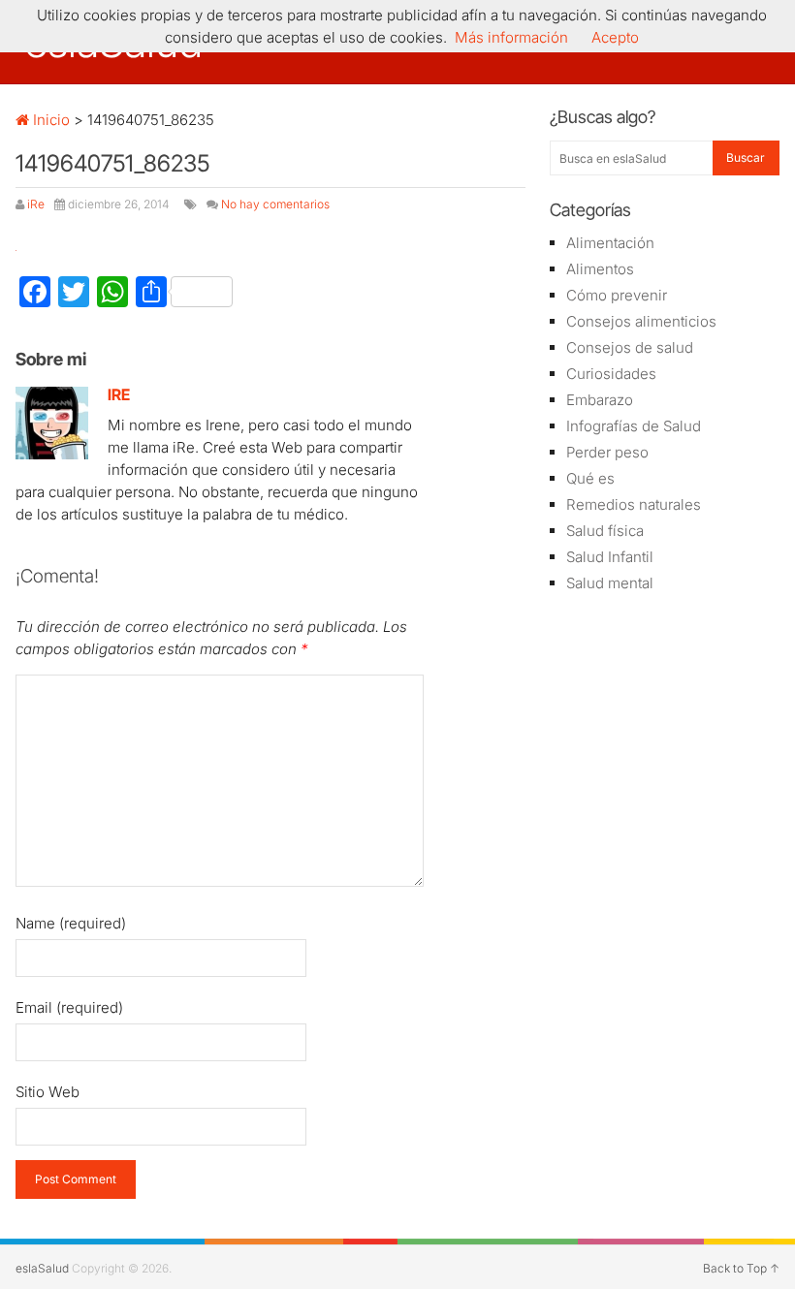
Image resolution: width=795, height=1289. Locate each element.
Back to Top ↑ (741, 1268)
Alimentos (600, 269)
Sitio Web (48, 1092)
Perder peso (607, 452)
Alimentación (610, 243)
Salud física (605, 530)
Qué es (590, 478)
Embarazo (599, 400)
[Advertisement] (664, 723)
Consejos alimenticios (641, 321)
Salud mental (609, 583)
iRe (36, 204)
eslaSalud (42, 1268)
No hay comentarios (275, 204)
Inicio (49, 119)
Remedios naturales (633, 504)
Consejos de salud (629, 347)
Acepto (615, 37)
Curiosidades (611, 373)
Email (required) (69, 1007)
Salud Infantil (609, 557)
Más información (511, 37)
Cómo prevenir (616, 295)
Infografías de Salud (633, 426)
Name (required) (71, 923)
